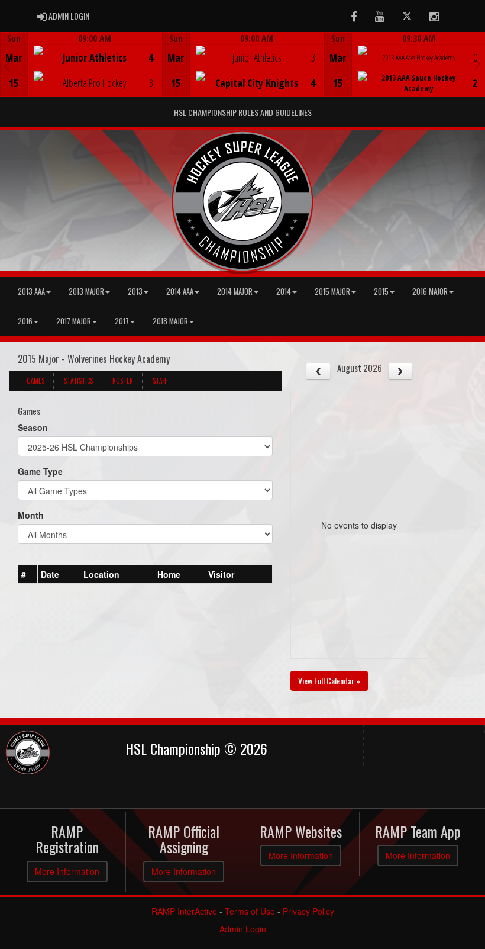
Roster (122, 380)
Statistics (78, 380)
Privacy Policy (308, 911)
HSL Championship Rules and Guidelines (243, 112)
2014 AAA (179, 291)
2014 (283, 291)
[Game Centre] (81, 73)
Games (35, 380)
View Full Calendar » (329, 680)
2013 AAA (31, 291)
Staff (160, 380)
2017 (122, 321)
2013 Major (86, 291)
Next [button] (478, 63)
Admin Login (242, 929)
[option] (81, 64)
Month (31, 515)
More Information (67, 871)
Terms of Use (250, 911)
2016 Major (430, 291)
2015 (381, 291)
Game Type (40, 471)
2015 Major (332, 291)
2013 (135, 291)
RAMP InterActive (184, 911)
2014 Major (235, 291)
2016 (25, 321)
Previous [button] (7, 65)
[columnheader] (28, 574)
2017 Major (73, 321)
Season (33, 427)
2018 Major (170, 321)
